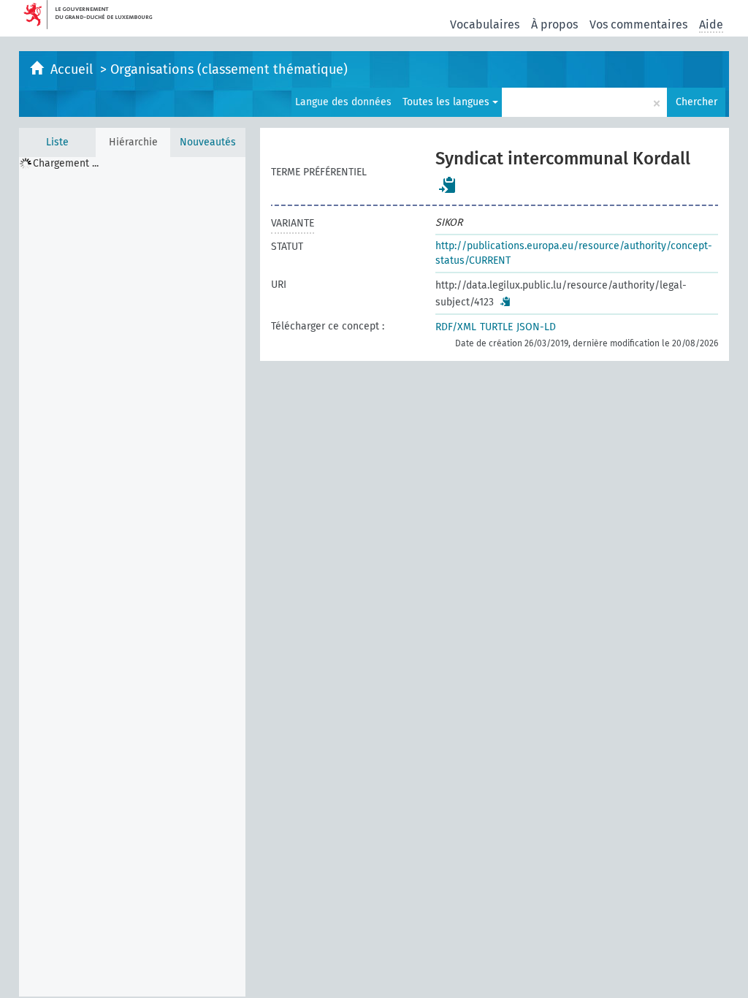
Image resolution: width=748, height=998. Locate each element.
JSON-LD (536, 327)
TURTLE (496, 327)
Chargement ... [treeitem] (66, 163)
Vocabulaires (484, 24)
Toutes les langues (447, 102)
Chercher (696, 102)
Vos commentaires (638, 24)
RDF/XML (455, 327)
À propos (554, 24)
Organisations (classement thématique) (229, 69)
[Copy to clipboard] (447, 185)
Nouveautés (208, 142)
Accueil (73, 69)
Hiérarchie (133, 142)
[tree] (132, 577)
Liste (57, 142)
